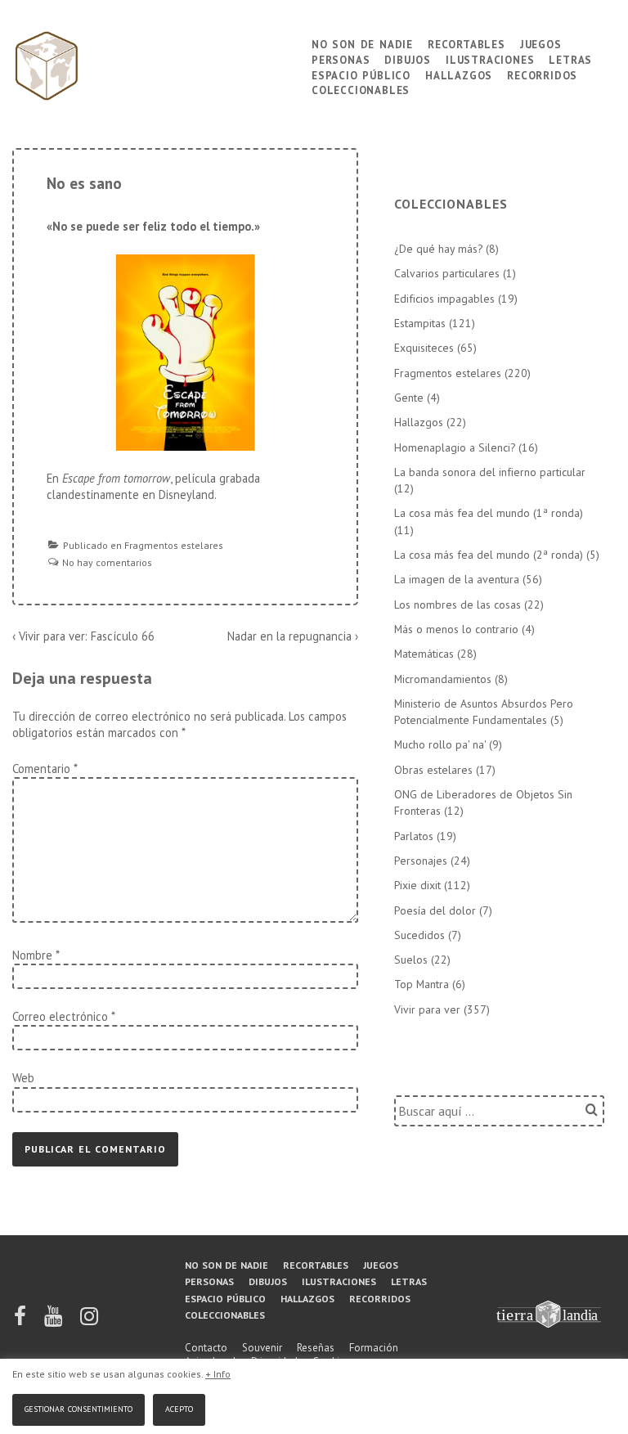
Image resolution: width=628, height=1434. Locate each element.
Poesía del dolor (435, 910)
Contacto (206, 1348)
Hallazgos (458, 74)
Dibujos (407, 58)
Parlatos (413, 836)
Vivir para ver (427, 1009)
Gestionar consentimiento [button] (78, 1407)
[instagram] (89, 1321)
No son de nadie (362, 43)
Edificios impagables (444, 298)
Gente (409, 397)
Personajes (420, 860)
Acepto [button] (179, 1407)
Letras (570, 58)
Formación (373, 1348)
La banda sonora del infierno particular (489, 472)
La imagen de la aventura (456, 579)
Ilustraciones (490, 58)
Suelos (411, 959)
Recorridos (542, 74)
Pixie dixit (417, 885)
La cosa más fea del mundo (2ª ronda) (488, 554)
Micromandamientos (442, 679)
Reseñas (315, 1348)
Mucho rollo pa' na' (440, 744)
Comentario (44, 768)
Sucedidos (419, 935)
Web (23, 1078)
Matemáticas (424, 653)
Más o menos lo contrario (456, 629)
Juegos (541, 43)
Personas (341, 58)
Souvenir (262, 1348)
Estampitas (420, 323)
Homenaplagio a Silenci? (454, 447)
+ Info (218, 1374)
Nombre (32, 955)
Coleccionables (361, 89)
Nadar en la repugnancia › (292, 636)
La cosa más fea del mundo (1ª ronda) (488, 513)
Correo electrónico (60, 1016)
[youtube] (54, 1321)
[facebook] (21, 1321)
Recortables (466, 43)
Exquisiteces (424, 347)
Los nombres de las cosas (457, 604)
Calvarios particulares (447, 273)
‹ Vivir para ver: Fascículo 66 (83, 636)
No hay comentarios (107, 562)
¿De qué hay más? (438, 248)
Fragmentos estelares (173, 545)
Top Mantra (421, 984)
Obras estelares (433, 769)
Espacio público (361, 74)
